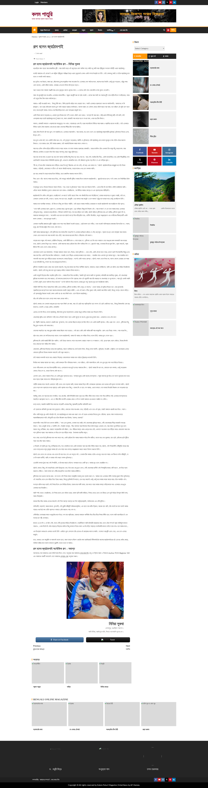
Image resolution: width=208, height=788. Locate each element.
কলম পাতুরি (42, 14)
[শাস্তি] (81, 672)
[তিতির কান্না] (115, 672)
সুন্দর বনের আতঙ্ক (38, 647)
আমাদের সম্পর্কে (44, 780)
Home (34, 37)
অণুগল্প (83, 30)
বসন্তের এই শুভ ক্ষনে (156, 328)
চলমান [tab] (166, 56)
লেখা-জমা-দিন (123, 30)
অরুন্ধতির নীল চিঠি (156, 102)
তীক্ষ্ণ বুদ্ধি (153, 136)
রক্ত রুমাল (153, 119)
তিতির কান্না (104, 687)
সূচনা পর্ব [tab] (153, 56)
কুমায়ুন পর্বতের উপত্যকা (157, 242)
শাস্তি (69, 687)
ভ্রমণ (91, 30)
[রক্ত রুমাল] (141, 119)
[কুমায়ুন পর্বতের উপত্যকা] (141, 242)
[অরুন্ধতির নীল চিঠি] (141, 102)
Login (37, 2)
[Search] (164, 30)
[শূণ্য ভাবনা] (141, 311)
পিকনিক (152, 225)
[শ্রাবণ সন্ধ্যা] (48, 672)
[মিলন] (154, 273)
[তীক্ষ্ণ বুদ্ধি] (141, 136)
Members (44, 2)
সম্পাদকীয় (35, 780)
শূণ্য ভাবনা (153, 311)
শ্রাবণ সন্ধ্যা (37, 687)
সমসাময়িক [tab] (138, 56)
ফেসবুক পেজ (64, 556)
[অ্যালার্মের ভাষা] (141, 68)
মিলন (135, 291)
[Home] (34, 30)
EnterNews (123, 785)
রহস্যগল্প (74, 30)
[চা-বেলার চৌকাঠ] (141, 85)
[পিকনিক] (141, 225)
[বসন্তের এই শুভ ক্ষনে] (141, 328)
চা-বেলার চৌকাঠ (155, 85)
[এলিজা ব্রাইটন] (154, 187)
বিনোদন (100, 30)
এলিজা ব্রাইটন (138, 205)
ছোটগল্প (65, 30)
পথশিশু (128, 647)
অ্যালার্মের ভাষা (154, 68)
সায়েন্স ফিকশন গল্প (45, 30)
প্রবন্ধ (56, 30)
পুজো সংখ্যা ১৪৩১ (44, 37)
